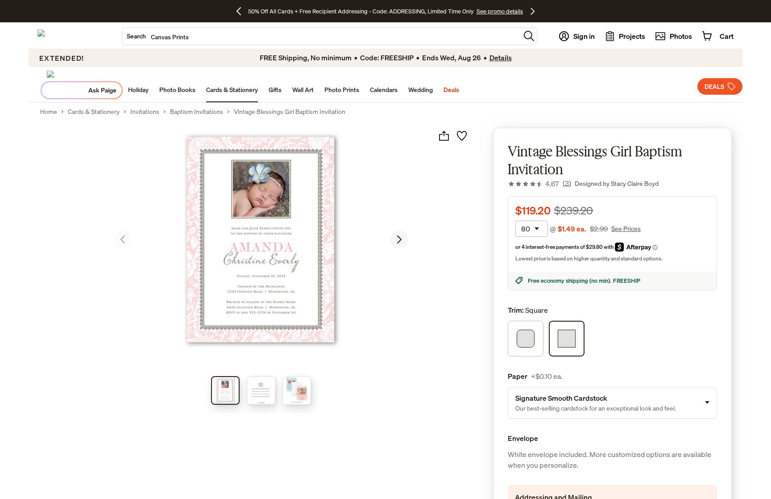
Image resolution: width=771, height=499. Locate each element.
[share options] (444, 136)
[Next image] (399, 239)
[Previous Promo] (242, 11)
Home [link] (48, 112)
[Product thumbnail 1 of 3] (225, 390)
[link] (539, 183)
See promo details (500, 11)
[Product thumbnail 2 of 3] (261, 390)
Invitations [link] (144, 112)
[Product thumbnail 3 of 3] (296, 390)
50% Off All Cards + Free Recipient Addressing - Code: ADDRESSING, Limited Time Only (361, 11)
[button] (529, 36)
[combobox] (321, 36)
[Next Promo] (533, 11)
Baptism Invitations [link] (196, 112)
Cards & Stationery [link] (94, 112)
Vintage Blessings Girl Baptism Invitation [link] (289, 112)
